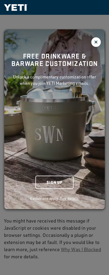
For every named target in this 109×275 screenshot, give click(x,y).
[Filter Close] (96, 42)
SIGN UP (54, 182)
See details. (70, 198)
